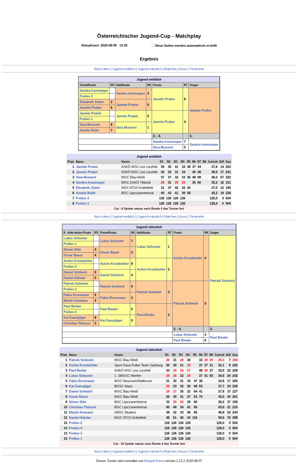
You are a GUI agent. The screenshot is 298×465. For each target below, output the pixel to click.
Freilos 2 (86, 96)
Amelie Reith (89, 130)
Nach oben (102, 69)
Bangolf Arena (154, 461)
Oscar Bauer (109, 252)
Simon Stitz (72, 249)
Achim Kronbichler (187, 258)
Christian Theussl (76, 323)
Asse (183, 69)
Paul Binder (72, 306)
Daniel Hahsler (74, 278)
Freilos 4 (70, 312)
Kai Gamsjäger (74, 317)
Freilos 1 (86, 119)
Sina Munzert (90, 124)
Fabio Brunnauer (76, 295)
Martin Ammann (75, 300)
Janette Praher (164, 99)
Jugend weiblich (123, 69)
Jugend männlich (149, 69)
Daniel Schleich (75, 272)
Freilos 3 (70, 266)
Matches (170, 69)
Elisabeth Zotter (92, 102)
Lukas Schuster (75, 238)
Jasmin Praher (91, 113)
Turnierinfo (196, 69)
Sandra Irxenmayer (94, 90)
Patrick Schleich (222, 280)
